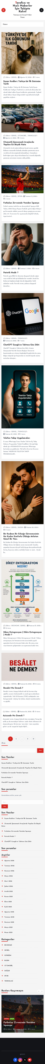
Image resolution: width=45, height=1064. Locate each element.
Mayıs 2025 (8, 927)
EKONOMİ (15, 626)
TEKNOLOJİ (32, 135)
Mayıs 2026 (8, 876)
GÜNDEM (7, 955)
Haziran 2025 (9, 922)
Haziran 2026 (9, 871)
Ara (3, 743)
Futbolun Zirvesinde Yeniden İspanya (21, 203)
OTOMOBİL (22, 135)
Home (5, 24)
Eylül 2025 (8, 907)
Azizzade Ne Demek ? (13, 716)
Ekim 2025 (8, 902)
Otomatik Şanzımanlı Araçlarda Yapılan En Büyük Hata (21, 768)
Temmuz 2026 (9, 866)
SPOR (20, 196)
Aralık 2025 (8, 891)
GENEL (14, 77)
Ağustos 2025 (9, 912)
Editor (8, 77)
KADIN (20, 527)
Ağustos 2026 (9, 860)
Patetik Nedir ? (10, 273)
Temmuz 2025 (9, 917)
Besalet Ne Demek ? (13, 688)
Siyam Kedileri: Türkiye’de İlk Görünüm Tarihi (17, 763)
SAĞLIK (7, 971)
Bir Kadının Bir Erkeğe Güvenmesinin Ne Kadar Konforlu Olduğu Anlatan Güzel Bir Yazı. (21, 536)
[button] (38, 991)
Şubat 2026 (8, 886)
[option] (22, 1014)
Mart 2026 (8, 881)
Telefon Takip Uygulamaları (16, 438)
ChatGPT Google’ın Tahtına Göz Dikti (21, 345)
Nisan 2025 (8, 932)
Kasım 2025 (8, 896)
